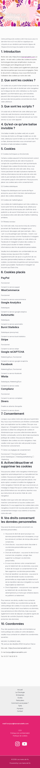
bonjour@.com (16, 652)
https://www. (17, 57)
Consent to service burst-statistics (13, 336)
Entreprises (20, 695)
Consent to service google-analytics (14, 312)
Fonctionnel (16, 454)
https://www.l (13, 648)
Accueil (20, 690)
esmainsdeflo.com (24, 648)
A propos (20, 708)
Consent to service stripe (10, 349)
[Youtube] (24, 743)
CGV (20, 730)
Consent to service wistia (10, 386)
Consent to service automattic (12, 324)
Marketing (5, 459)
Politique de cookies (20, 736)
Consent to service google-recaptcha (14, 361)
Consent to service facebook (11, 373)
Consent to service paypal (10, 287)
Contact (20, 711)
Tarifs (20, 706)
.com (28, 57)
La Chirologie (20, 692)
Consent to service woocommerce (13, 299)
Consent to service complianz (11, 398)
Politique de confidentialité (20, 733)
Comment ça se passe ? (20, 703)
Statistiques (20, 457)
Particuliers (20, 700)
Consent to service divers (10, 410)
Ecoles (20, 698)
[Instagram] (17, 743)
